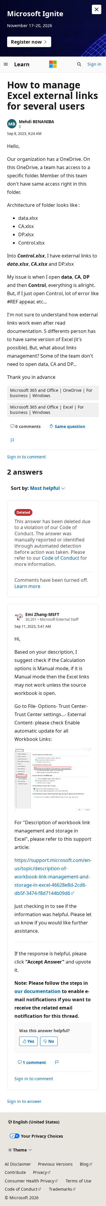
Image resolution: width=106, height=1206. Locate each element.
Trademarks (60, 1189)
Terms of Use (78, 1181)
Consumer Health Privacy (29, 1181)
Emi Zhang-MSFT (42, 614)
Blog (84, 1164)
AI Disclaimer (18, 1164)
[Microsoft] (53, 64)
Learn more (27, 586)
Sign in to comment (26, 457)
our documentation (37, 991)
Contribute (15, 1172)
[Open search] (79, 64)
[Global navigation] (6, 64)
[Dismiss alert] (96, 9)
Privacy (40, 1172)
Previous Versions (55, 1164)
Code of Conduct (60, 558)
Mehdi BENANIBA (36, 121)
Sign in (94, 64)
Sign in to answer (24, 1101)
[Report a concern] (12, 440)
